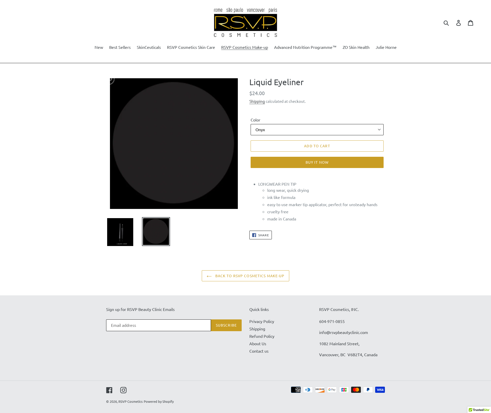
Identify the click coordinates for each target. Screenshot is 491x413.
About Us (257, 343)
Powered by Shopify (159, 401)
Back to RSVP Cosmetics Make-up (249, 275)
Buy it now (317, 162)
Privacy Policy (261, 321)
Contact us (259, 350)
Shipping (257, 101)
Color (255, 119)
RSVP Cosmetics (130, 401)
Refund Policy (261, 336)
